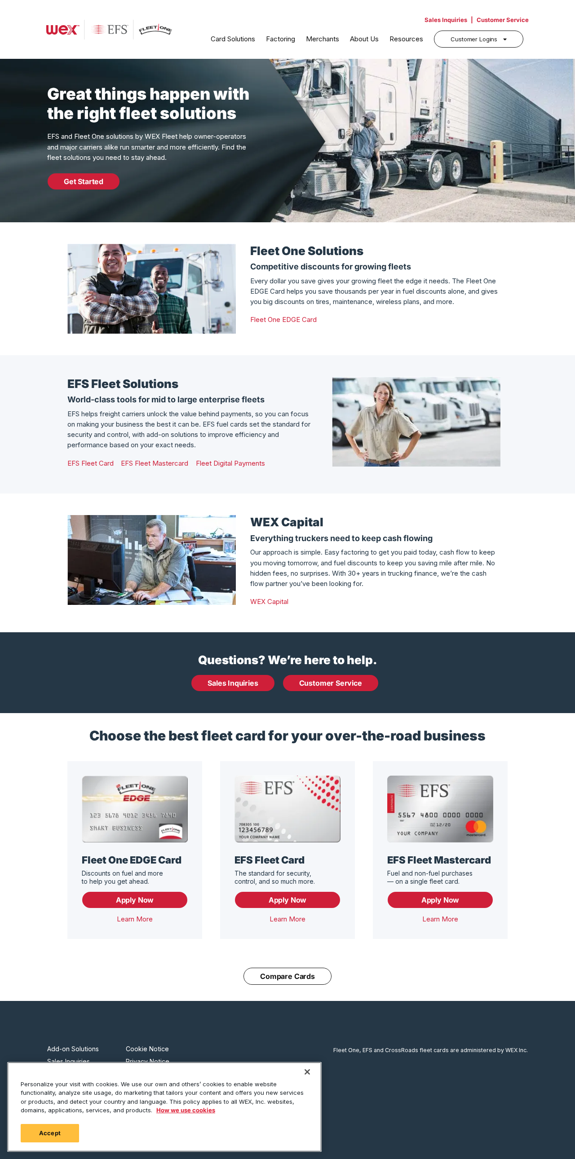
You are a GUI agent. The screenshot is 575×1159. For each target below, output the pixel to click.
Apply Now (135, 899)
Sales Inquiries (446, 19)
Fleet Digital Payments (230, 463)
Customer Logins (474, 39)
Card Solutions (233, 39)
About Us (364, 39)
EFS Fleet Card (90, 463)
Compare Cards (287, 976)
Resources (406, 39)
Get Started (83, 181)
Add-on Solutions (73, 1049)
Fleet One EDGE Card (283, 319)
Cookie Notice (147, 1049)
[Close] (307, 1072)
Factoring (280, 39)
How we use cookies (185, 1110)
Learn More (135, 919)
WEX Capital (269, 601)
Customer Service (503, 19)
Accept (50, 1133)
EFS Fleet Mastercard (154, 463)
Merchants (322, 39)
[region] (164, 1107)
